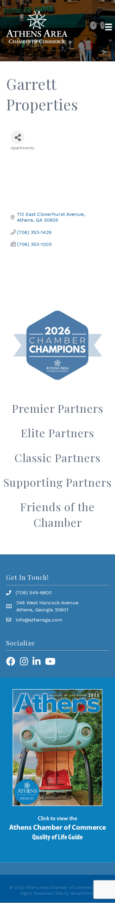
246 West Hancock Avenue (47, 603)
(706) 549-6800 (34, 592)
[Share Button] (18, 137)
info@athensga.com (39, 620)
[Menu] (108, 27)
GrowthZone (82, 893)
